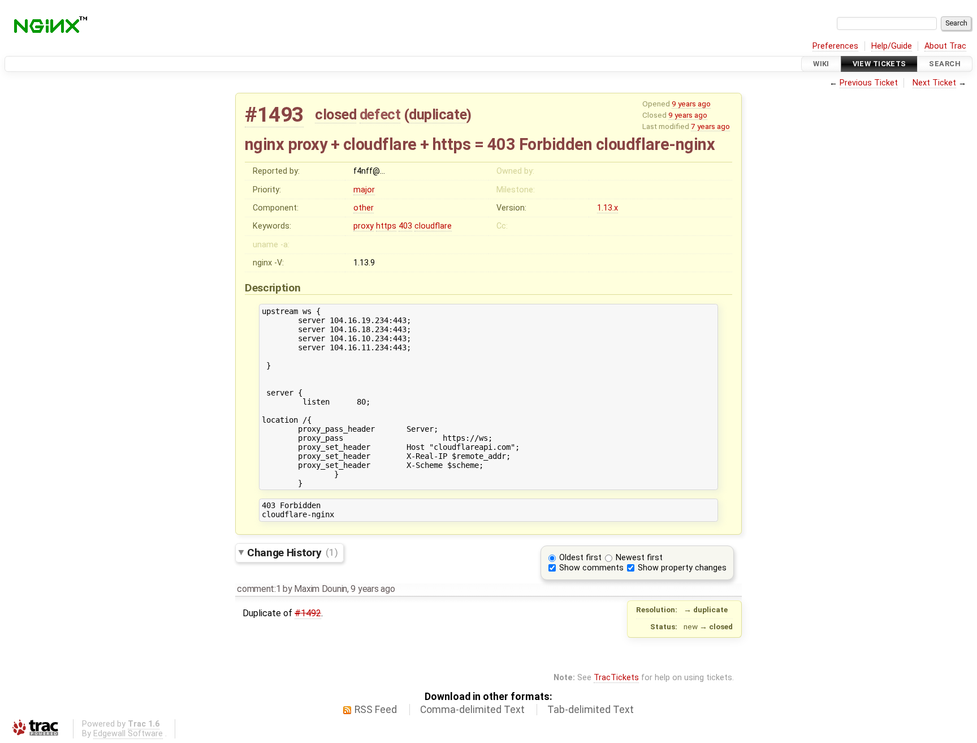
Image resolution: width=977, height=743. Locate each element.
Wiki (821, 63)
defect (380, 114)
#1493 (274, 114)
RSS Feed (376, 709)
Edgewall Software (128, 733)
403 (405, 226)
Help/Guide (891, 46)
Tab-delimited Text (590, 709)
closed (335, 114)
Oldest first (580, 557)
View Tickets (879, 63)
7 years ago (710, 126)
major (364, 190)
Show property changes (682, 568)
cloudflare (433, 226)
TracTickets (616, 677)
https (386, 226)
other (363, 208)
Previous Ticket (869, 83)
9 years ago (691, 103)
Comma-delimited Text (472, 709)
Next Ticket (934, 83)
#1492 (308, 613)
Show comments (591, 568)
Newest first (639, 557)
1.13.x (607, 208)
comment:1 (258, 588)
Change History (292, 552)
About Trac (945, 46)
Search (945, 63)
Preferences (835, 46)
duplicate (437, 114)
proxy (363, 226)
